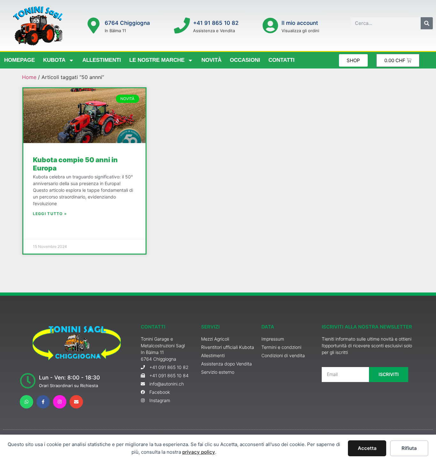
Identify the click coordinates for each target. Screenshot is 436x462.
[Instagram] (59, 401)
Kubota (54, 60)
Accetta (367, 448)
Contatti (281, 60)
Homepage (19, 60)
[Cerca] (427, 23)
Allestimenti (101, 60)
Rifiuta (409, 448)
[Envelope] (76, 401)
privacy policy (198, 452)
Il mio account (300, 23)
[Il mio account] (270, 25)
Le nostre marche (156, 60)
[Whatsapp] (26, 401)
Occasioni (245, 60)
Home (29, 77)
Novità (211, 60)
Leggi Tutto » (50, 213)
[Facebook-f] (43, 401)
